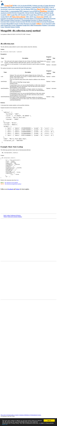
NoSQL (32, 13)
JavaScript (23, 5)
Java (54, 9)
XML (27, 17)
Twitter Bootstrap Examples (27, 23)
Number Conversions (48, 25)
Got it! (49, 420)
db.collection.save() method (11, 182)
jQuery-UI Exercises (36, 18)
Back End (41, 9)
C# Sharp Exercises (42, 20)
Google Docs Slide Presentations (32, 25)
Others (39, 24)
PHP (46, 9)
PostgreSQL (21, 13)
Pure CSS (41, 7)
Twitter (18, 189)
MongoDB (38, 13)
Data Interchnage (18, 17)
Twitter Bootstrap (49, 5)
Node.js (3, 11)
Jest (24, 9)
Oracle (43, 13)
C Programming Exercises (28, 20)
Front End (8, 5)
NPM (32, 9)
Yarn (35, 9)
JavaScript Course (6, 9)
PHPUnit (37, 11)
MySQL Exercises (31, 22)
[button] (28, 2)
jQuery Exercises (24, 18)
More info (4, 424)
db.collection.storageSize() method (13, 184)
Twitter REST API (6, 17)
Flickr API (43, 15)
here (18, 180)
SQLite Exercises (42, 22)
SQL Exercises (10, 22)
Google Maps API (34, 15)
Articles (17, 27)
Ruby (7, 11)
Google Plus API (15, 15)
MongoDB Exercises (12, 23)
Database (43, 11)
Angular (17, 9)
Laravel (31, 11)
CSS (18, 5)
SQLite (27, 13)
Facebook (10, 189)
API (8, 15)
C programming (14, 11)
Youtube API (25, 15)
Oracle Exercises (20, 22)
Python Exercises (15, 20)
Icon (13, 9)
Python (50, 9)
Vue (22, 9)
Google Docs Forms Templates (13, 25)
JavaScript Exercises (12, 18)
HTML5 (29, 5)
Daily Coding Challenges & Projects (12, 215)
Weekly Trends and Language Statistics (13, 216)
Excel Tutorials (46, 23)
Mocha (28, 9)
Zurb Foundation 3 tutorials (28, 7)
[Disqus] (28, 280)
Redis (47, 13)
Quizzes (12, 27)
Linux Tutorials (5, 27)
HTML (15, 5)
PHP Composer (24, 11)
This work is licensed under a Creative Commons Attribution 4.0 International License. (21, 415)
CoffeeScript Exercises (48, 18)
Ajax (34, 17)
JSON (31, 17)
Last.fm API (50, 15)
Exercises (40, 17)
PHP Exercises (5, 20)
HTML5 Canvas (49, 7)
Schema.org (36, 5)
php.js (42, 5)
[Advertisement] (18, 38)
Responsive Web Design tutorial (10, 7)
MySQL (14, 13)
